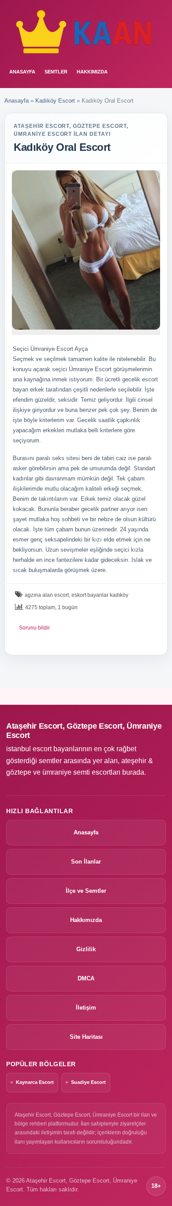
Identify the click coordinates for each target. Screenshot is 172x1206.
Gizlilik (86, 949)
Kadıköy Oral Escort (62, 147)
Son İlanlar (86, 861)
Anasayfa (16, 100)
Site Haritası (86, 1036)
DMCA (86, 978)
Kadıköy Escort (55, 100)
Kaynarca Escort (35, 1082)
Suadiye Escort (88, 1082)
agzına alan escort (47, 595)
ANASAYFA (22, 71)
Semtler (56, 71)
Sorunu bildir (34, 628)
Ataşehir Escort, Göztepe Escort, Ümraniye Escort (83, 731)
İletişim (86, 1007)
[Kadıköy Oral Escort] (86, 250)
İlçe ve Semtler (86, 890)
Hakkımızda (92, 71)
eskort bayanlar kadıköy (99, 595)
